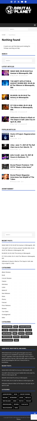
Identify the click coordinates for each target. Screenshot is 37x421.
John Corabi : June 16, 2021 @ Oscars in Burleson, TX (21, 156)
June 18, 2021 (15, 159)
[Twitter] (18, 2)
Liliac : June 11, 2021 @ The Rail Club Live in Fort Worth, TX (22, 146)
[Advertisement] (19, 18)
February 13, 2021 (16, 181)
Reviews (4, 308)
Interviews (5, 284)
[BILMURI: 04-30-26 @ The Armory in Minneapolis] (5, 97)
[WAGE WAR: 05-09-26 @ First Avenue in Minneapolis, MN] (5, 72)
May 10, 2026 (15, 75)
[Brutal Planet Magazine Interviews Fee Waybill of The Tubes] (5, 176)
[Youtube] (22, 2)
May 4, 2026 (14, 112)
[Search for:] (18, 29)
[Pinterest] (25, 2)
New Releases (6, 293)
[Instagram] (11, 2)
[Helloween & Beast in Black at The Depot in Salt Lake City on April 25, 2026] (5, 119)
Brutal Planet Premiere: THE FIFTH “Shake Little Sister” (21, 166)
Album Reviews (6, 272)
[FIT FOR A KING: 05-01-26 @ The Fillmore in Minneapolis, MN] (5, 107)
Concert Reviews (6, 278)
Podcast (4, 302)
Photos (4, 299)
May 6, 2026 (14, 99)
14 (20, 138)
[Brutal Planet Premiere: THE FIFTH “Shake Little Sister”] (5, 166)
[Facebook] (15, 2)
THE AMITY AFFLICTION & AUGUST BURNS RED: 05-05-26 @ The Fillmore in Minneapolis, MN (22, 84)
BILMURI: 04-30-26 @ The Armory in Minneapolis (20, 96)
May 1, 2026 (14, 124)
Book (3, 275)
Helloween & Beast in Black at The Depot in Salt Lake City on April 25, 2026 (22, 119)
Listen (3, 287)
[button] (35, 25)
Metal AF (4, 290)
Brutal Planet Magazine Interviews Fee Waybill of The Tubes (22, 177)
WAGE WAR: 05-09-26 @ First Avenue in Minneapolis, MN (21, 72)
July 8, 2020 (14, 138)
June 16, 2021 (15, 149)
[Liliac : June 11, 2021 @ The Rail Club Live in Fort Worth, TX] (5, 146)
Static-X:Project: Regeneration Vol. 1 (22, 135)
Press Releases (6, 305)
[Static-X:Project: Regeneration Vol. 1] (5, 136)
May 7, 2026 (14, 89)
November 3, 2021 (16, 169)
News (3, 296)
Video (3, 317)
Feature (4, 281)
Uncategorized (6, 314)
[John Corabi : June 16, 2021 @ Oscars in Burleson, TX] (5, 156)
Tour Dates (5, 311)
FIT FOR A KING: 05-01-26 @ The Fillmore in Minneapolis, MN (21, 107)
